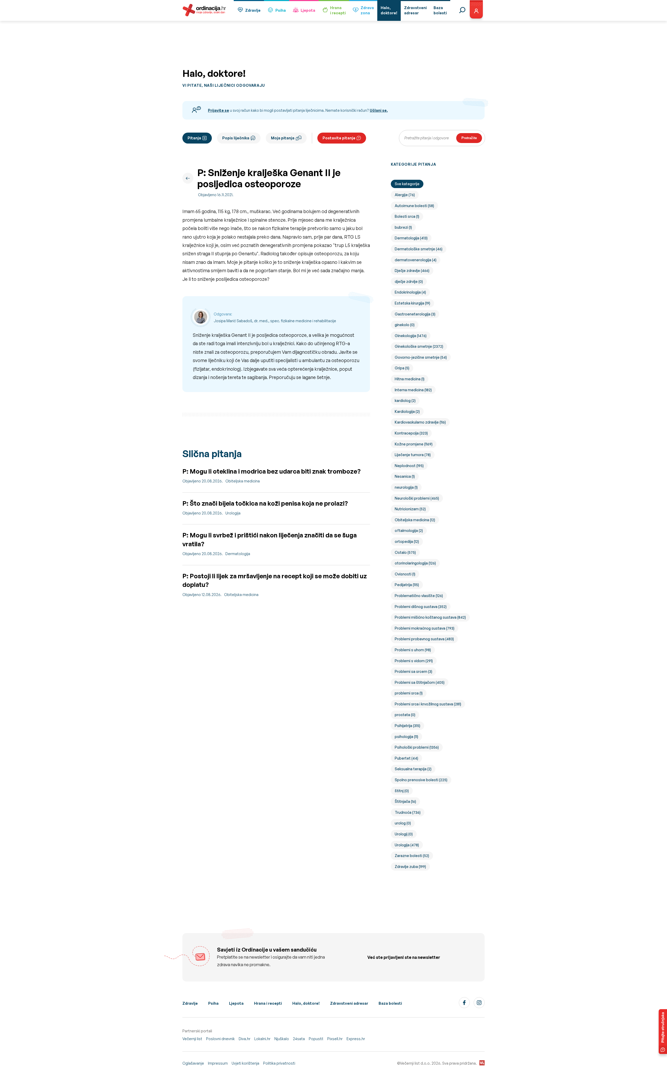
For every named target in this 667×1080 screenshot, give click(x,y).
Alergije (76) (405, 195)
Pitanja (194, 138)
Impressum (218, 1063)
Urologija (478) (407, 845)
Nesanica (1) (405, 476)
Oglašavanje (193, 1063)
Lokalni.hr (262, 1038)
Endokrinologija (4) (410, 292)
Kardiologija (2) (407, 411)
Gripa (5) (402, 368)
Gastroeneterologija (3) (415, 314)
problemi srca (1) (409, 693)
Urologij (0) (404, 834)
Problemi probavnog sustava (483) (424, 639)
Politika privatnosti (279, 1063)
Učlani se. (379, 110)
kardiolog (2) (405, 400)
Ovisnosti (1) (405, 574)
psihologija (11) (406, 736)
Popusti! (316, 1038)
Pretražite (469, 138)
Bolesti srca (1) (407, 216)
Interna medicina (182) (413, 390)
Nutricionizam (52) (410, 509)
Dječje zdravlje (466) (412, 270)
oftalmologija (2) (409, 530)
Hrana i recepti (268, 1003)
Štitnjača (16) (405, 801)
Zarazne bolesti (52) (412, 855)
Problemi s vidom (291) (414, 661)
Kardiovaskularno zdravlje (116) (420, 422)
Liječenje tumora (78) (413, 454)
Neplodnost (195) (409, 465)
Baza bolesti (390, 1003)
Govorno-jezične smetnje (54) (421, 357)
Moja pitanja (282, 138)
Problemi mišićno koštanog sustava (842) (430, 617)
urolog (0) (403, 823)
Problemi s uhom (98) (413, 650)
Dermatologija (237, 553)
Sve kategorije (407, 184)
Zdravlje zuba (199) (410, 866)
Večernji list (192, 1038)
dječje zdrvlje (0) (409, 281)
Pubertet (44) (406, 758)
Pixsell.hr (335, 1038)
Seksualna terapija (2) (413, 769)
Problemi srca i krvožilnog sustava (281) (428, 704)
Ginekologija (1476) (411, 335)
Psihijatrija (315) (407, 725)
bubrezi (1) (403, 227)
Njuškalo (281, 1038)
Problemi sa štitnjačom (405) (419, 682)
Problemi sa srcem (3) (413, 671)
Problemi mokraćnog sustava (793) (424, 628)
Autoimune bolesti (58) (414, 205)
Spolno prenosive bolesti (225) (421, 780)
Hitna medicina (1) (409, 379)
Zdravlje (253, 10)
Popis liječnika (235, 138)
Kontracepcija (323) (411, 433)
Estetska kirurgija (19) (412, 303)
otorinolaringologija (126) (415, 563)
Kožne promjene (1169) (414, 444)
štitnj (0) (402, 791)
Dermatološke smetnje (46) (418, 249)
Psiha (280, 10)
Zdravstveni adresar (349, 1003)
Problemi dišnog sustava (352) (421, 606)
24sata (299, 1038)
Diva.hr (244, 1038)
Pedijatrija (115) (407, 584)
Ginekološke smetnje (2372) (419, 346)
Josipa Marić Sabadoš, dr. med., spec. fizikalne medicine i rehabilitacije (275, 321)
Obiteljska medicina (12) (415, 520)
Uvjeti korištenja (245, 1063)
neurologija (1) (406, 487)
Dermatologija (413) (411, 238)
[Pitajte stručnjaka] (663, 1031)
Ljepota (308, 10)
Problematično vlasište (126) (419, 595)
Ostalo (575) (405, 552)
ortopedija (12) (407, 541)
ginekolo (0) (405, 324)
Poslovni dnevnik (220, 1038)
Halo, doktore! (306, 1003)
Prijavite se (218, 110)
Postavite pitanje (339, 138)
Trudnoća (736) (408, 812)
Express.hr (356, 1038)
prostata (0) (405, 714)
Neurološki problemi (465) (417, 498)
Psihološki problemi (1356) (417, 747)
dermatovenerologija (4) (415, 260)
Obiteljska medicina (242, 481)
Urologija (232, 513)
